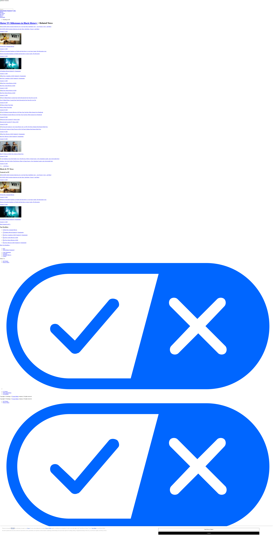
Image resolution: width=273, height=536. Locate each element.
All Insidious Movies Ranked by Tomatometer (13, 232)
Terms (28, 528)
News (1, 16)
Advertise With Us (7, 255)
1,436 (4, 166)
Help (4, 248)
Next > (7, 166)
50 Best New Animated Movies (10, 229)
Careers (4, 256)
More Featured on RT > (5, 224)
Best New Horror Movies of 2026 (10, 240)
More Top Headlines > (5, 245)
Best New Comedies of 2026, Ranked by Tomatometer (15, 235)
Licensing (5, 253)
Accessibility (6, 394)
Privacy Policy (6, 262)
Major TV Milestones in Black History (19, 23)
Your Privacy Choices (9, 390)
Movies (1, 12)
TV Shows (2, 13)
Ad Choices (5, 261)
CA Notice (5, 391)
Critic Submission (7, 252)
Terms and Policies (7, 392)
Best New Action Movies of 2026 (10, 237)
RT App (2, 14)
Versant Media (15, 396)
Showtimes (2, 17)
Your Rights (94, 528)
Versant (12, 528)
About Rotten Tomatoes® (8, 250)
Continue (209, 533)
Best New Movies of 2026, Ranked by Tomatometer (14, 242)
